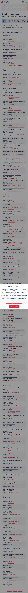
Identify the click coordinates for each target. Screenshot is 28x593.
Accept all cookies (14, 306)
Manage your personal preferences (14, 303)
